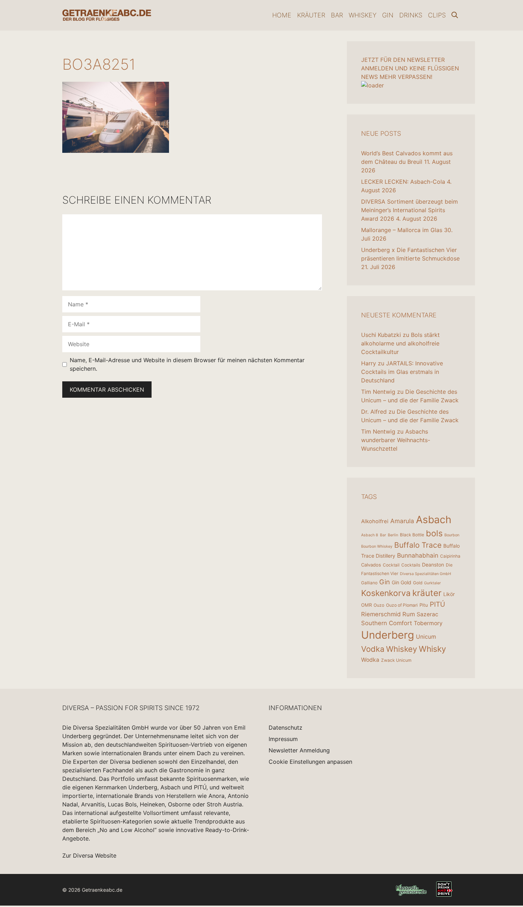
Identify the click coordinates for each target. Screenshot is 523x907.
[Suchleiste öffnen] (455, 15)
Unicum (426, 636)
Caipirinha (450, 556)
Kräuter (311, 15)
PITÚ (437, 604)
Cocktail (391, 565)
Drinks (410, 15)
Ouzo (379, 605)
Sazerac (427, 614)
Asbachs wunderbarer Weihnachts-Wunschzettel (395, 440)
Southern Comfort (386, 623)
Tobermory (428, 623)
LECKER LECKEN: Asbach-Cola (403, 181)
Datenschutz (285, 727)
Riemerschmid (381, 614)
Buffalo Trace (418, 545)
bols (434, 533)
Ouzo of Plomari (402, 605)
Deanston (433, 565)
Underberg (387, 635)
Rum (408, 614)
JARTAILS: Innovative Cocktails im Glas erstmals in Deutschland (402, 372)
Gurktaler (432, 583)
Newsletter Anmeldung (299, 750)
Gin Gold (401, 582)
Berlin (393, 535)
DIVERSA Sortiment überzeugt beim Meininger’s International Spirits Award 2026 (409, 210)
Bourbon (451, 535)
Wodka (370, 659)
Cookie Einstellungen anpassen (310, 761)
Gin (387, 15)
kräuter (427, 593)
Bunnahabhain (417, 555)
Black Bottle (412, 534)
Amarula (402, 521)
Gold (417, 582)
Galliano (369, 582)
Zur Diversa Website (89, 855)
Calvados (371, 565)
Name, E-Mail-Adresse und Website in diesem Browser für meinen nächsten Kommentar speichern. (187, 364)
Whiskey (362, 15)
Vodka (372, 649)
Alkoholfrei (375, 521)
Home (281, 15)
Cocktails (410, 565)
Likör (449, 594)
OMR (366, 605)
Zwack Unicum (396, 660)
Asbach (433, 520)
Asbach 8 (369, 535)
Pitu (423, 605)
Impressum (283, 738)
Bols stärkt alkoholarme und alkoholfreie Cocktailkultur (400, 343)
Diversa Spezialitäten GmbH (425, 573)
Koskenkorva (386, 593)
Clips (437, 15)
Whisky (432, 649)
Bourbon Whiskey (376, 546)
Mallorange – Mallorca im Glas (401, 230)
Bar (337, 15)
